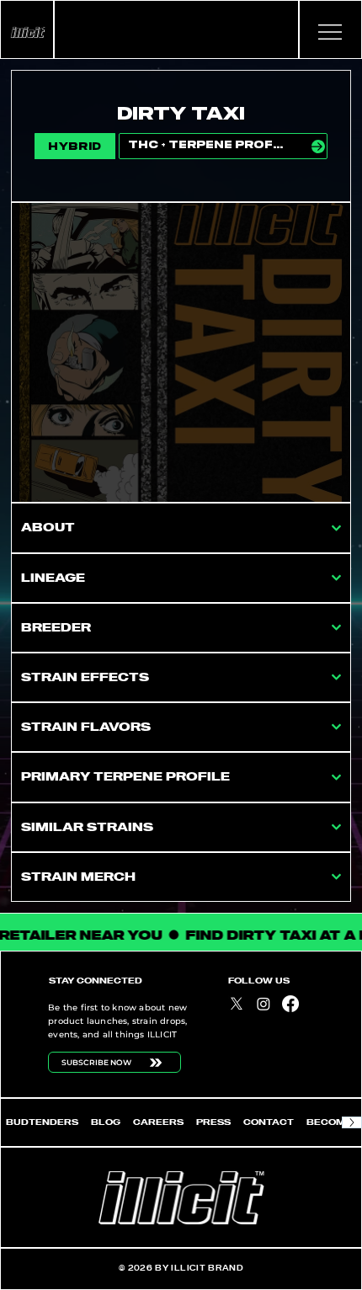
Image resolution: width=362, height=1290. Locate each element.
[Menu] (330, 32)
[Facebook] (290, 1003)
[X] (236, 1003)
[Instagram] (263, 1003)
